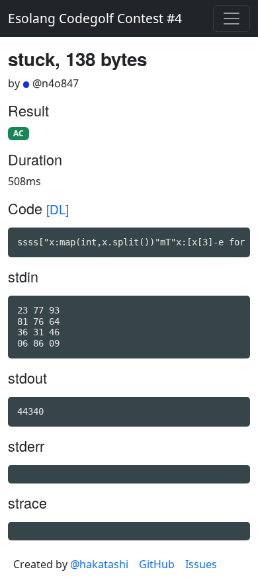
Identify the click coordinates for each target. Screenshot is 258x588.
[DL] (57, 209)
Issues (201, 564)
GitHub (157, 564)
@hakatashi (99, 564)
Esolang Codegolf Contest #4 (95, 18)
